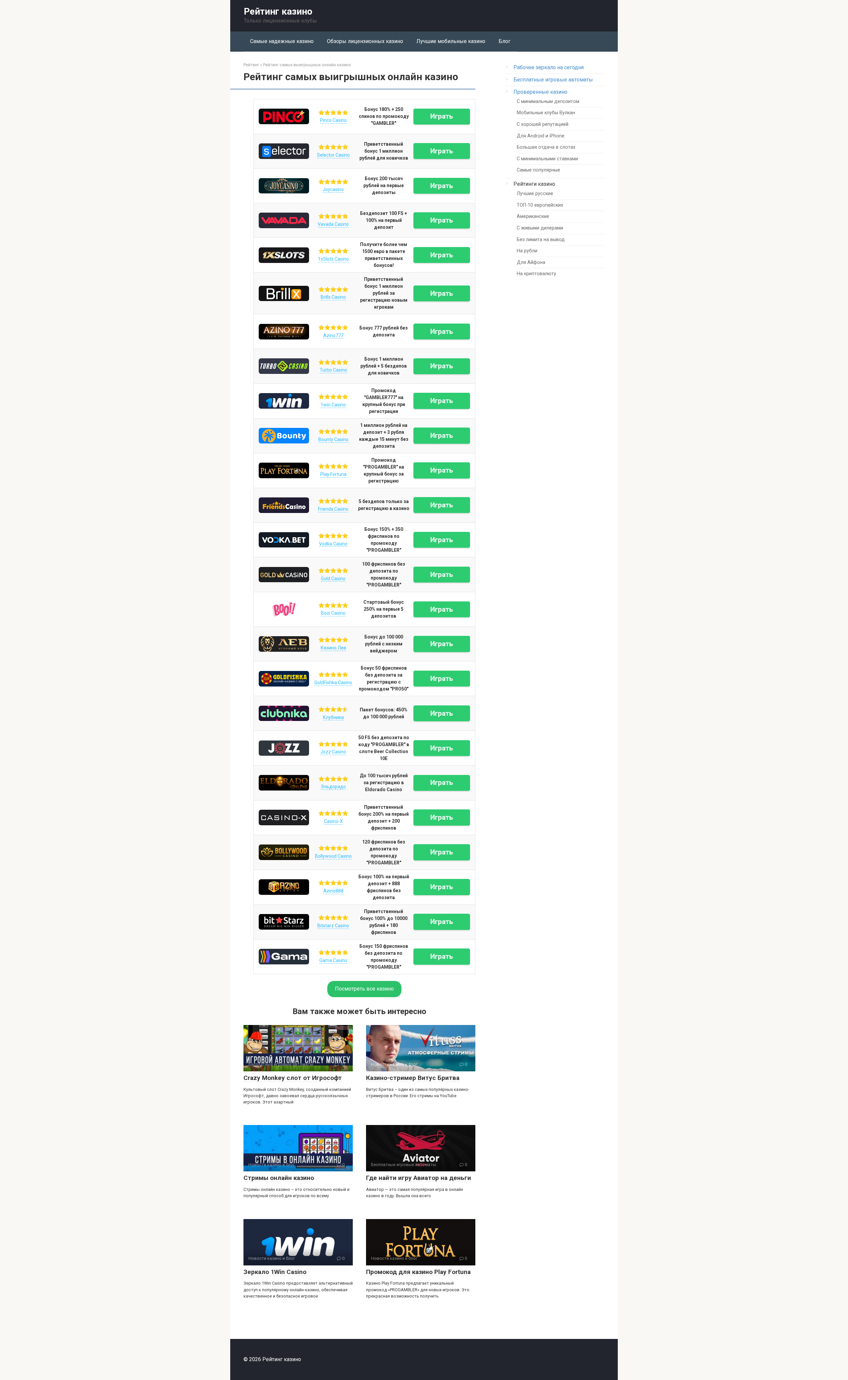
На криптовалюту (536, 274)
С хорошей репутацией (542, 124)
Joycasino (333, 189)
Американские (533, 216)
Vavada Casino (333, 224)
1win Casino (333, 404)
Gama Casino (333, 960)
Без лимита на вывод (541, 239)
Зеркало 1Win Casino (274, 1272)
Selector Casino (333, 155)
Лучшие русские (535, 193)
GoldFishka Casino (333, 682)
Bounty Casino (333, 439)
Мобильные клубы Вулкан (546, 113)
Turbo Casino (333, 370)
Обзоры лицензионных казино (365, 41)
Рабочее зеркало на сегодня (548, 67)
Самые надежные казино (282, 41)
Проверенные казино (540, 92)
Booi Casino (333, 613)
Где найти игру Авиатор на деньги (418, 1178)
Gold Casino (333, 578)
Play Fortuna (333, 474)
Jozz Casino (333, 751)
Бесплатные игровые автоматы (553, 80)
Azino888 (333, 891)
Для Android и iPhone (540, 136)
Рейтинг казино (278, 11)
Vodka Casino (333, 543)
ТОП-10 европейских (540, 205)
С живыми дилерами (540, 228)
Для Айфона (531, 262)
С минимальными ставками (547, 159)
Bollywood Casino (333, 856)
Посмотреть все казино (364, 989)
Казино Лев (333, 647)
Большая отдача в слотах (546, 147)
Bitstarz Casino (333, 925)
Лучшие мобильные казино (450, 41)
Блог (504, 41)
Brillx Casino (333, 297)
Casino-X (333, 821)
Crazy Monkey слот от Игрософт (292, 1078)
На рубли (527, 251)
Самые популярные (538, 170)
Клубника (333, 717)
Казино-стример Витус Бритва (412, 1078)
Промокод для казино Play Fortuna (418, 1272)
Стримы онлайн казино (278, 1178)
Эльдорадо (333, 786)
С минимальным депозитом (548, 101)
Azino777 (333, 335)
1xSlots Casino (333, 259)
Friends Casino (333, 509)
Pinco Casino (333, 120)
